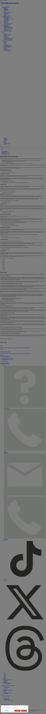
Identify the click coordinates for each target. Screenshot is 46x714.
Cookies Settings (6, 710)
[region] (14, 709)
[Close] (27, 706)
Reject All (17, 710)
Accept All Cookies (24, 710)
